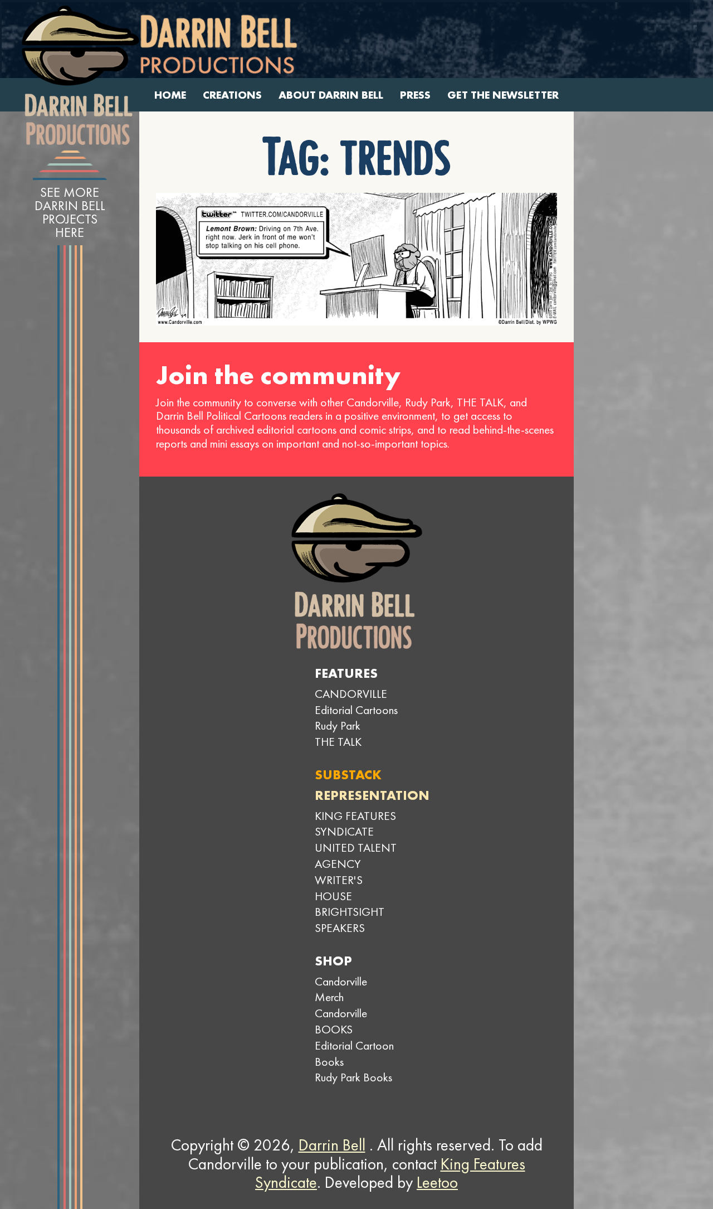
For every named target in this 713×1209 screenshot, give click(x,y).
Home (170, 95)
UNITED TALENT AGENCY (356, 855)
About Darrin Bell (331, 95)
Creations (232, 95)
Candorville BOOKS (341, 1021)
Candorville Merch (341, 989)
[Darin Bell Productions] (80, 75)
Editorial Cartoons (356, 709)
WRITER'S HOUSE (339, 888)
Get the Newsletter (503, 95)
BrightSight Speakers (349, 919)
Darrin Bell (332, 1144)
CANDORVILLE (351, 693)
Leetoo (437, 1182)
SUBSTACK (348, 774)
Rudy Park (337, 725)
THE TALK (338, 741)
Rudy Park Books (353, 1077)
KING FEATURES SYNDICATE (355, 823)
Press (415, 95)
